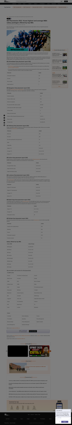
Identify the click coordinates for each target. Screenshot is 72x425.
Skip (59, 421)
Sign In (64, 421)
